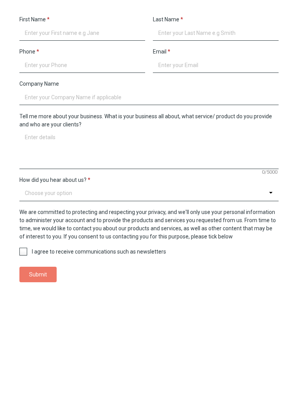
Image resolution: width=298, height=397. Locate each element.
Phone (29, 51)
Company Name (39, 84)
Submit (38, 274)
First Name (34, 19)
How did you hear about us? (54, 180)
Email (161, 51)
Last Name (168, 19)
